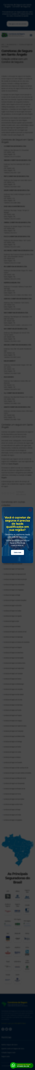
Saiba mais (17, 552)
